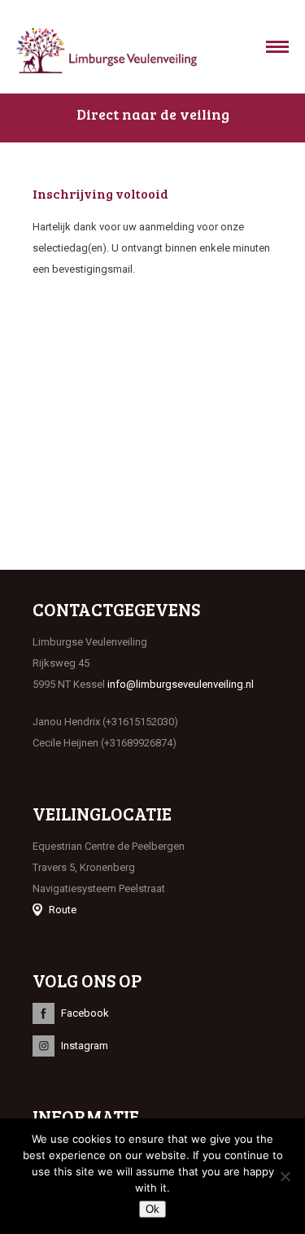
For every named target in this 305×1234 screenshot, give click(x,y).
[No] (285, 1176)
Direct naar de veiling (152, 114)
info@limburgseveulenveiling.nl (180, 684)
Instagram (84, 1045)
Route (62, 910)
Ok (152, 1209)
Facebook (85, 1013)
